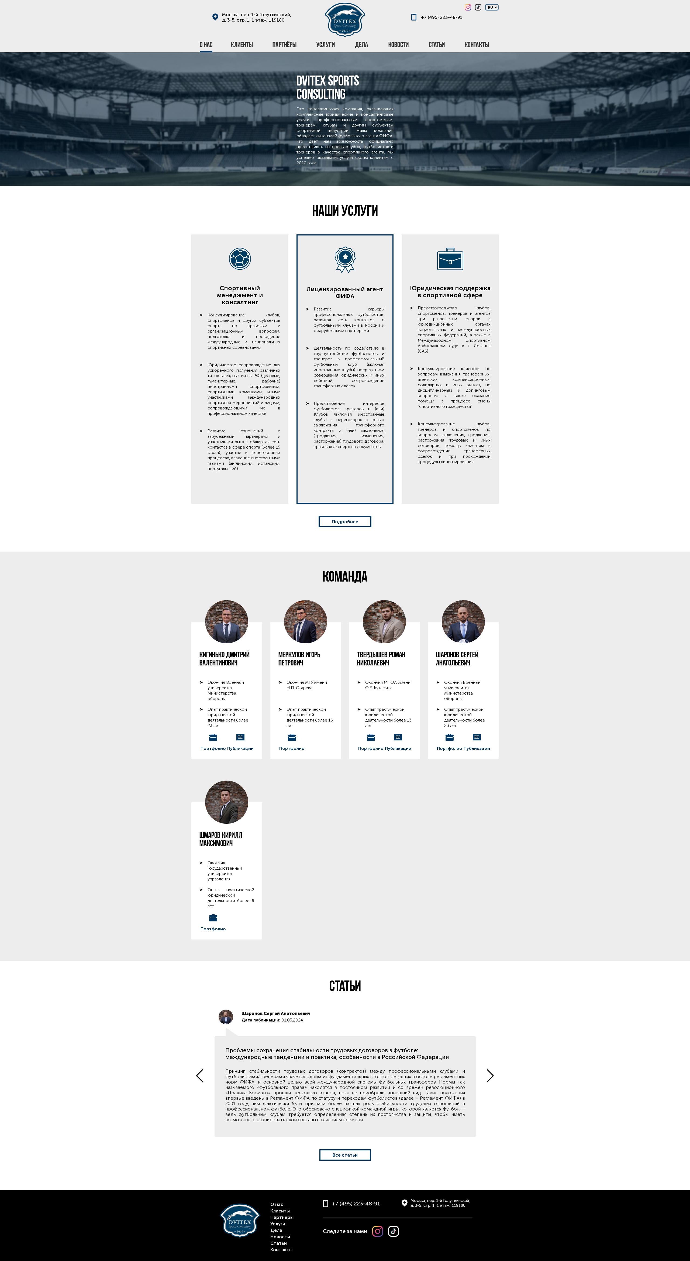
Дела (276, 1230)
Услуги (277, 1223)
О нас (276, 1204)
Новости (280, 1236)
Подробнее (345, 521)
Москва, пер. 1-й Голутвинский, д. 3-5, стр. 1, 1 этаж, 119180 (256, 17)
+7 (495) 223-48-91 (442, 17)
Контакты (281, 1249)
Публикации (240, 748)
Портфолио (213, 748)
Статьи (278, 1243)
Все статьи (345, 1155)
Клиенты (280, 1211)
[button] (490, 1076)
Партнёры (282, 1217)
